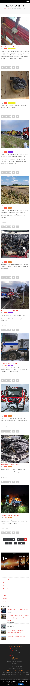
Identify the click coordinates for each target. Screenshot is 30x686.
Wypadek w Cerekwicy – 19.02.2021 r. (10, 310)
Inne (4, 582)
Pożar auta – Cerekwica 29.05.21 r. (9, 260)
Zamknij (21, 684)
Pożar (4, 595)
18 (10, 543)
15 (21, 539)
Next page (21, 543)
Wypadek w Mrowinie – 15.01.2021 (9, 363)
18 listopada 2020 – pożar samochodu (10, 515)
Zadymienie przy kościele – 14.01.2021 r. (10, 414)
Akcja (4, 576)
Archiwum (9, 8)
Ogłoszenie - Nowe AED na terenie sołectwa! (17, 625)
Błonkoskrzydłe (6, 579)
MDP (4, 585)
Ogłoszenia (5, 588)
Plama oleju (6, 592)
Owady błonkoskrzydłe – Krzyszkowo (10, 101)
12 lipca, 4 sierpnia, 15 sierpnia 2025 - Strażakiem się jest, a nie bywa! (15, 631)
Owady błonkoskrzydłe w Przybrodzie (10, 46)
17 (6, 543)
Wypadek (5, 598)
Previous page (7, 539)
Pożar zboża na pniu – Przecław (8, 206)
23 (15, 543)
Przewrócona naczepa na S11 (8, 150)
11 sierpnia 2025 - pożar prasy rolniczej (16, 636)
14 (18, 539)
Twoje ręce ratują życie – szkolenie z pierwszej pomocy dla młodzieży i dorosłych (17, 610)
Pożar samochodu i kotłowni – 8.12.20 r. (10, 464)
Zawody (5, 601)
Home (5, 8)
